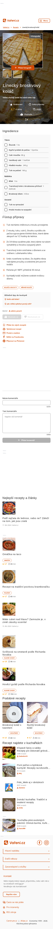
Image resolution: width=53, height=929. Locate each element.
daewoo (22, 788)
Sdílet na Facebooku (15, 337)
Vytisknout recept (14, 329)
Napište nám (11, 894)
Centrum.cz (12, 920)
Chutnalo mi (13, 317)
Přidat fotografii (24, 68)
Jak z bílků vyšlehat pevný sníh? (19, 304)
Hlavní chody (9, 658)
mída (21, 808)
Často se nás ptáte (15, 902)
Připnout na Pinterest (15, 341)
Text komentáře (9, 411)
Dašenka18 (23, 756)
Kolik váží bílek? (13, 299)
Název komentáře (10, 398)
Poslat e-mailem (13, 333)
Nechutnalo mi (34, 317)
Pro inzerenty (12, 907)
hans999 (22, 829)
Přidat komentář (28, 440)
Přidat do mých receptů (16, 325)
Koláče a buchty (10, 287)
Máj (20, 773)
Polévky (7, 593)
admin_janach (16, 311)
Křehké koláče (26, 287)
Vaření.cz (6, 27)
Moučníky (14, 733)
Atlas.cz (24, 920)
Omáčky (7, 560)
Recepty (16, 27)
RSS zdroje (11, 912)
